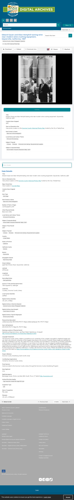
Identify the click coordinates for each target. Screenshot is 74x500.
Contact (37, 490)
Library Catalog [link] (5, 429)
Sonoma (5, 249)
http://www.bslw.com (46, 376)
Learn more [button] (47, 497)
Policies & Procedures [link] (44, 410)
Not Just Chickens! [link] (43, 445)
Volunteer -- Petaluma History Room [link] (11, 442)
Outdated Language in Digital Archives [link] (11, 419)
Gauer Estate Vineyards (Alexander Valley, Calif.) (18, 149)
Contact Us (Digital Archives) (46, 455)
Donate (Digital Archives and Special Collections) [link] (13, 439)
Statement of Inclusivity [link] (7, 413)
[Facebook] (43, 479)
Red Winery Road (7, 259)
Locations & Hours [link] (43, 436)
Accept (68, 497)
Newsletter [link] (41, 448)
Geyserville (6, 254)
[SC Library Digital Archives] (29, 9)
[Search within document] (70, 35)
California (5, 243)
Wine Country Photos (8, 316)
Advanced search (7, 28)
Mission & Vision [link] (6, 410)
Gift (4, 386)
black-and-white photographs (14, 133)
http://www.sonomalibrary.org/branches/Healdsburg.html (19, 333)
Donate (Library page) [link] (7, 436)
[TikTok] (51, 479)
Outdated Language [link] (7, 416)
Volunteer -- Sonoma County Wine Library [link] (12, 448)
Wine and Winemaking (12, 139)
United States (6, 238)
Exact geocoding (7, 280)
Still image (5, 196)
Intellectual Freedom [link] (7, 425)
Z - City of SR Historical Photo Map (11, 44)
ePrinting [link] (41, 451)
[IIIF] (48, 49)
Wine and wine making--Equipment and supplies (30, 144)
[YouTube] (40, 479)
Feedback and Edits (43, 457)
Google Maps (16, 186)
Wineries (14, 144)
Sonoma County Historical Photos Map (33, 128)
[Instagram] (47, 479)
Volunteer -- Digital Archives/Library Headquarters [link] (14, 445)
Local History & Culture (9, 311)
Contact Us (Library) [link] (43, 439)
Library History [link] (5, 422)
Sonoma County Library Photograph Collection (14, 41)
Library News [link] (42, 442)
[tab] (37, 109)
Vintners (9, 144)
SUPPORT (4, 434)
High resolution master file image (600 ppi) (13, 381)
